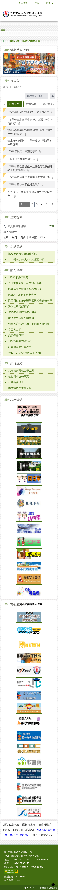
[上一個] (4, 104)
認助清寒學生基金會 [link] (19, 388)
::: (4, 41)
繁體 (48, 3)
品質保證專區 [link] (16, 335)
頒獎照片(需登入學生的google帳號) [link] (28, 323)
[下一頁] (52, 204)
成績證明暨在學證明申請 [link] (22, 312)
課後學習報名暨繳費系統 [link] (22, 253)
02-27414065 (22, 859)
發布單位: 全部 (36, 95)
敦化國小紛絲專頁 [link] (18, 376)
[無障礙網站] (11, 872)
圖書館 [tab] (33, 237)
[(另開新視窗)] (29, 417)
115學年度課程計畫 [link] (19, 341)
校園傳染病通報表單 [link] (19, 347)
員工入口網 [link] (14, 329)
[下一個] (53, 104)
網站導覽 (23, 3)
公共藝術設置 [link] (16, 382)
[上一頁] (22, 204)
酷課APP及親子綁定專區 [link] (22, 294)
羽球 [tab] (42, 237)
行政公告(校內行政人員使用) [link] (24, 353)
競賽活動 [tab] (31, 104)
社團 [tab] (6, 237)
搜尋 (51, 225)
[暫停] (29, 64)
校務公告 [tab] (14, 104)
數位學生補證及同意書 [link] (21, 318)
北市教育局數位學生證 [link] (21, 370)
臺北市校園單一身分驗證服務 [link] (25, 283)
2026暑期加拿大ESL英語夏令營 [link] (26, 259)
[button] (3, 29)
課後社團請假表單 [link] (18, 306)
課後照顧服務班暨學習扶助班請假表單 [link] (30, 300)
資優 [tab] (23, 237)
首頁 (37, 3)
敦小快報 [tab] (48, 104)
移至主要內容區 (7, 3)
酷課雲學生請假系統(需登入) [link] (24, 289)
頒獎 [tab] (14, 237)
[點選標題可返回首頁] (29, 14)
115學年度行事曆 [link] (18, 277)
